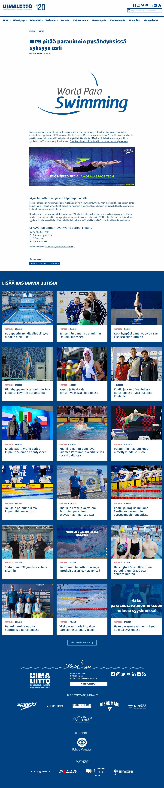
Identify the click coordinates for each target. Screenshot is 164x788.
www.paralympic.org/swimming (60, 246)
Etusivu (32, 31)
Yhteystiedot (89, 684)
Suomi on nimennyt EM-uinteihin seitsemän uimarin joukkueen (99, 141)
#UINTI (41, 53)
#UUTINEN (33, 53)
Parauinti (34, 263)
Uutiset (41, 31)
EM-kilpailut (43, 263)
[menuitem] (6, 20)
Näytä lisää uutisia (81, 643)
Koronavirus (55, 263)
